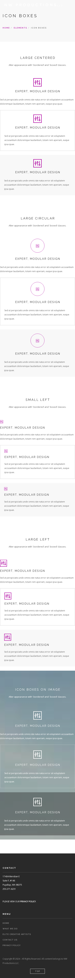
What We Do (10, 929)
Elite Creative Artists (17, 934)
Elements (20, 28)
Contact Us (10, 940)
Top (37, 971)
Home (6, 28)
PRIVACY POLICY (28, 901)
